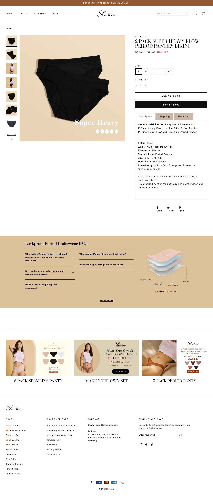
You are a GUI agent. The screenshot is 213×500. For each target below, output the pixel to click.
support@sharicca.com (105, 425)
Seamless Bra (12, 435)
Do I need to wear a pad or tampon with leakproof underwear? (44, 272)
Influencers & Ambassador (60, 435)
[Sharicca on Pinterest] (152, 444)
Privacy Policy (54, 449)
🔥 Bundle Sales (14, 440)
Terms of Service (14, 464)
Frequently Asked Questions (60, 430)
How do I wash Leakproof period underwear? (41, 286)
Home (9, 28)
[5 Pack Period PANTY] (174, 358)
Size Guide (11, 459)
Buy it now (171, 105)
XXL (170, 71)
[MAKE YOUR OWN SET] (106, 358)
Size (138, 66)
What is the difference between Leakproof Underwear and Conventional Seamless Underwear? (46, 257)
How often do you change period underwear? (101, 264)
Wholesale (52, 445)
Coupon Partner (13, 473)
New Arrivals (12, 445)
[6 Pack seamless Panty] (38, 358)
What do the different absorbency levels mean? (102, 254)
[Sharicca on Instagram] (140, 444)
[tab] (145, 116)
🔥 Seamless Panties (16, 430)
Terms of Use (53, 454)
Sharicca (141, 37)
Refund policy (12, 469)
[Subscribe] (180, 435)
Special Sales (12, 449)
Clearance (11, 454)
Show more (106, 300)
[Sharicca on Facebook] (146, 444)
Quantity (141, 80)
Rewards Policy (54, 440)
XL (160, 71)
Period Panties (13, 425)
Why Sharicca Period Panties (61, 425)
